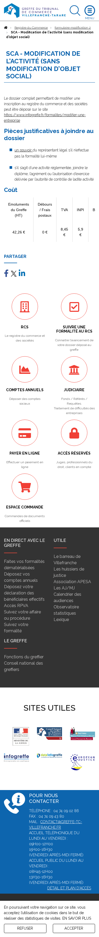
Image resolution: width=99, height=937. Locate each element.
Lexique (61, 619)
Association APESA (72, 581)
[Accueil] (6, 27)
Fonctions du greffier (24, 656)
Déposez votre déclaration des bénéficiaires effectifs (24, 593)
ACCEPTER (73, 928)
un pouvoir (24, 150)
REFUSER (25, 928)
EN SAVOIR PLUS (76, 918)
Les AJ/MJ (64, 587)
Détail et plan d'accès (69, 888)
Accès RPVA (16, 605)
